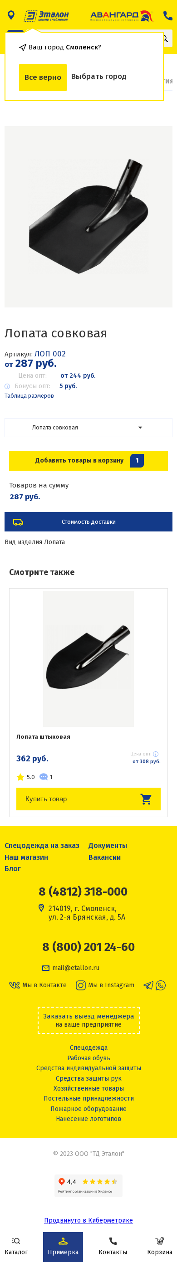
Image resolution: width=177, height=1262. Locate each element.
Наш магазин (26, 857)
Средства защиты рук (89, 1078)
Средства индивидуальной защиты (88, 1068)
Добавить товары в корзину (86, 460)
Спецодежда (89, 1048)
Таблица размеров (29, 395)
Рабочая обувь (88, 1058)
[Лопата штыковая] (88, 659)
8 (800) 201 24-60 (88, 947)
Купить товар (46, 799)
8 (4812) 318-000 (83, 892)
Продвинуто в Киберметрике (88, 1220)
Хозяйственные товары (89, 1088)
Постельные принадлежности (89, 1098)
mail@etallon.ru (75, 968)
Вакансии (104, 857)
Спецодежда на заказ (42, 845)
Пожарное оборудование (88, 1109)
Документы (107, 845)
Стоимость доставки (89, 521)
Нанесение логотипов (88, 1119)
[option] (88, 216)
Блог (13, 868)
